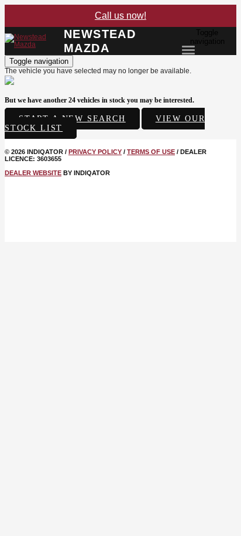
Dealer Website (33, 172)
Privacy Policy (95, 151)
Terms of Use (151, 151)
